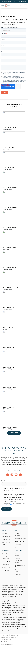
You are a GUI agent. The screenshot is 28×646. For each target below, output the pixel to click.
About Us (4, 554)
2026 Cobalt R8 (8, 307)
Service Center (19, 544)
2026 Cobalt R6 (8, 167)
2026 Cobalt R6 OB (9, 127)
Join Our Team (6, 570)
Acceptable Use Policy (7, 641)
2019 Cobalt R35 (8, 147)
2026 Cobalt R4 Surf (10, 427)
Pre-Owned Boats (7, 536)
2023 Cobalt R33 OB (9, 407)
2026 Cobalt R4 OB (9, 387)
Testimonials (5, 564)
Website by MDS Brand (7, 644)
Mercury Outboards (20, 538)
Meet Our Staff (6, 567)
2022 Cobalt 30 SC (9, 247)
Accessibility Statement (7, 639)
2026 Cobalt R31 (8, 347)
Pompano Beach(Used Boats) (18, 560)
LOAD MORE (14, 433)
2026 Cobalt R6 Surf (10, 187)
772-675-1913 (22, 1)
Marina (17, 547)
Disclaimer (14, 637)
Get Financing (6, 539)
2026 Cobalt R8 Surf (10, 207)
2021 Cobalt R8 (8, 327)
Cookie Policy (4, 637)
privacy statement (19, 612)
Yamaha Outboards (20, 541)
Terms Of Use (14, 635)
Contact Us (18, 574)
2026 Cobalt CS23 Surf (11, 287)
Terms (17, 505)
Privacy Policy (9, 505)
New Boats (5, 533)
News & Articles (6, 561)
